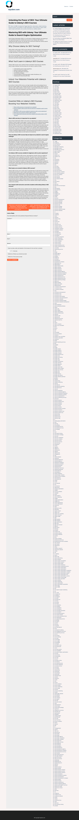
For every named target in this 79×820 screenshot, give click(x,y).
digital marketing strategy (59, 279)
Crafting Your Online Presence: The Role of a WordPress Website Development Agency (62, 43)
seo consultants (57, 611)
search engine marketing (59, 564)
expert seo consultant (59, 325)
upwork (56, 729)
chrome (56, 220)
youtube (56, 805)
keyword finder (57, 405)
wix (55, 791)
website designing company (60, 775)
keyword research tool (59, 411)
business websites (58, 210)
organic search (57, 510)
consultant (56, 231)
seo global (56, 625)
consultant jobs (57, 234)
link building (19, 27)
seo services (57, 654)
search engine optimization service (62, 576)
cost (55, 250)
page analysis (57, 519)
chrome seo (56, 221)
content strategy (57, 241)
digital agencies (57, 263)
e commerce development (60, 286)
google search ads (58, 367)
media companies (58, 473)
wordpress (56, 793)
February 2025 (57, 110)
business (56, 198)
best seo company (58, 174)
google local (57, 355)
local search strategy (58, 434)
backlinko (56, 162)
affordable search (58, 148)
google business (58, 351)
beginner (56, 163)
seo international (58, 627)
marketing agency (58, 461)
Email (8, 238)
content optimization (58, 239)
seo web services (58, 666)
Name (8, 234)
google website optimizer (59, 376)
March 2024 (57, 125)
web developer (57, 744)
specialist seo (57, 711)
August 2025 (57, 101)
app (55, 157)
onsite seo (56, 505)
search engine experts (59, 562)
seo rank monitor (58, 649)
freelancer (56, 339)
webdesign (56, 760)
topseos (56, 724)
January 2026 (57, 94)
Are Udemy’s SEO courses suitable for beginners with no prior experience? (30, 111)
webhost (56, 764)
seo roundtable (57, 650)
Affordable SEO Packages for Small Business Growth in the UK (62, 70)
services (56, 689)
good (55, 346)
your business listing (58, 804)
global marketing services (60, 342)
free (55, 331)
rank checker (57, 542)
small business (57, 704)
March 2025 (56, 108)
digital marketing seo (58, 275)
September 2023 (58, 133)
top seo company (58, 721)
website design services (59, 771)
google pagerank (58, 364)
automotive (56, 159)
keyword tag (57, 414)
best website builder (58, 178)
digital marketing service (59, 277)
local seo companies (58, 437)
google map (56, 358)
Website (9, 243)
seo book (56, 600)
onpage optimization (58, 499)
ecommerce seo (57, 293)
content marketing (58, 238)
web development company (60, 750)
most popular (57, 483)
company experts (58, 225)
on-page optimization (27, 27)
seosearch (56, 678)
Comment (9, 218)
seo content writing (58, 614)
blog (55, 187)
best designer (57, 169)
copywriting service (58, 249)
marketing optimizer (58, 469)
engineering (57, 317)
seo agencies (57, 594)
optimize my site (57, 508)
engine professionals (59, 313)
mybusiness (57, 487)
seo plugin (56, 643)
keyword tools (57, 416)
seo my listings (57, 636)
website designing (58, 773)
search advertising (58, 558)
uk (54, 726)
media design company (59, 474)
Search (55, 16)
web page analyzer (58, 755)
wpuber (56, 52)
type (55, 725)
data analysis (36, 26)
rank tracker (57, 544)
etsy (55, 321)
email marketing (57, 304)
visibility (35, 28)
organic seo (56, 512)
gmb (55, 343)
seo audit (56, 598)
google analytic (57, 348)
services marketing (58, 690)
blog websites (57, 189)
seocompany (57, 672)
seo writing (56, 668)
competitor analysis (58, 229)
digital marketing (42, 26)
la (54, 419)
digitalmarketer (57, 285)
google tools (57, 372)
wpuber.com (14, 9)
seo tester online (58, 660)
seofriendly (56, 674)
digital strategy (57, 282)
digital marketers (58, 268)
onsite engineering (58, 502)
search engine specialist (59, 578)
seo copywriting (57, 617)
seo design (56, 620)
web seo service (57, 757)
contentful (56, 247)
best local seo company (59, 171)
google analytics (57, 350)
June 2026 (56, 87)
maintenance (57, 450)
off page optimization (59, 488)
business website (58, 207)
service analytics (58, 683)
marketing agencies (58, 459)
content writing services (59, 246)
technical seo (30, 28)
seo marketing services (59, 632)
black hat (56, 184)
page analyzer (57, 520)
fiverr (55, 329)
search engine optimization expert (61, 573)
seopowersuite (57, 675)
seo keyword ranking (58, 630)
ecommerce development (59, 292)
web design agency (58, 736)
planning (56, 528)
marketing (56, 458)
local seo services (58, 441)
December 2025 (57, 96)
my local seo (57, 486)
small (55, 703)
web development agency (60, 749)
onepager (56, 492)
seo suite (56, 657)
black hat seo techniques (59, 185)
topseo (55, 722)
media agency (57, 472)
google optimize (57, 362)
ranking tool (56, 545)
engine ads (56, 308)
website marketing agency (60, 783)
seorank (56, 677)
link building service (58, 426)
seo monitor (57, 635)
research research (58, 548)
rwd (55, 552)
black (55, 182)
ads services (57, 145)
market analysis (57, 456)
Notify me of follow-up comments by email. (17, 254)
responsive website (58, 549)
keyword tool (57, 415)
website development (59, 776)
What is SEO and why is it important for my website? (25, 107)
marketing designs (58, 465)
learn (55, 422)
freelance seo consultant (59, 336)
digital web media (58, 283)
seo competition (57, 607)
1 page (55, 141)
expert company (57, 324)
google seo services (58, 369)
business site (57, 205)
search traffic (57, 587)
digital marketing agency (59, 271)
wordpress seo (57, 794)
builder (55, 196)
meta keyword (57, 477)
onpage (56, 498)
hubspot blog (57, 380)
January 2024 (57, 128)
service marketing (58, 686)
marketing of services (59, 468)
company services (58, 227)
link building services (59, 427)
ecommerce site (57, 295)
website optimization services (60, 785)
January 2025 (57, 111)
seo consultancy (57, 609)
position (56, 535)
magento (56, 447)
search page (57, 585)
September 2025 (58, 100)
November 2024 (57, 114)
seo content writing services (60, 616)
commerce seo (57, 224)
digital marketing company (60, 274)
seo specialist (57, 656)
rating (55, 546)
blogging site (57, 193)
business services (58, 203)
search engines (57, 580)
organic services (58, 515)
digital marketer (57, 267)
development (57, 260)
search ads (56, 556)
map (55, 455)
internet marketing (58, 390)
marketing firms (57, 466)
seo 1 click (56, 592)
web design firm (57, 740)
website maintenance (59, 782)
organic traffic (43, 27)
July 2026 (56, 86)
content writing (57, 243)
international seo (58, 387)
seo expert (56, 621)
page (55, 517)
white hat (56, 790)
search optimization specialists (61, 584)
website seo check (58, 787)
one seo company (58, 491)
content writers (57, 242)
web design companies (59, 737)
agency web (57, 152)
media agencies (57, 470)
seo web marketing (58, 664)
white (55, 789)
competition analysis (58, 228)
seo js (55, 628)
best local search (58, 170)
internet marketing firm (59, 396)
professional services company (61, 541)
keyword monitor (58, 407)
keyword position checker (60, 408)
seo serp (56, 653)
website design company (59, 769)
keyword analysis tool (59, 401)
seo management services (60, 631)
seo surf (56, 659)
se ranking (56, 553)
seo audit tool (57, 599)
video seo (56, 731)
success (25, 28)
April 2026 (56, 90)
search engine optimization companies (62, 570)
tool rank (56, 718)
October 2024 (57, 115)
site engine (56, 699)
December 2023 (57, 129)
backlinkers (56, 160)
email (55, 303)
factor (55, 326)
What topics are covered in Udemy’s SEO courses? (25, 112)
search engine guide (58, 563)
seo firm (56, 623)
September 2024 (58, 116)
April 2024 (56, 123)
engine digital (57, 310)
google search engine (59, 368)
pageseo (56, 526)
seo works (56, 667)
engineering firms (58, 319)
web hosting (57, 753)
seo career (56, 602)
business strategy (58, 206)
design (55, 252)
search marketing (58, 581)
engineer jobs (57, 315)
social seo (56, 708)
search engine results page (60, 577)
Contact (71, 6)
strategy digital (57, 715)
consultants (56, 235)
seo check (56, 603)
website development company (61, 778)
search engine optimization (14, 28)
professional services (59, 540)
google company (58, 353)
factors (55, 328)
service (56, 682)
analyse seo (56, 155)
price (55, 537)
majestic (56, 451)
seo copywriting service (59, 618)
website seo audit (58, 786)
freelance (56, 335)
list (55, 430)
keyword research (13, 27)
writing (55, 798)
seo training (56, 661)
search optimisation (58, 582)
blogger (56, 191)
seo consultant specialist (59, 610)
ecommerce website (58, 299)
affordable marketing (58, 146)
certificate (56, 214)
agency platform (57, 151)
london (55, 445)
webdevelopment (58, 762)
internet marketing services (60, 397)
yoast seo (56, 803)
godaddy (56, 344)
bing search (56, 181)
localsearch (56, 444)
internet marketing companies (60, 393)
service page (57, 688)
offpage (56, 490)
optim (55, 506)
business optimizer (58, 200)
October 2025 (57, 98)
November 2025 (57, 97)
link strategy (57, 429)
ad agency (56, 142)
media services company (59, 476)
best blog (56, 166)
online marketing (58, 497)
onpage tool (56, 501)
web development (58, 747)
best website (57, 177)
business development (59, 199)
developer (56, 259)
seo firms (56, 624)
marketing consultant (59, 463)
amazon (56, 153)
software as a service (59, 710)
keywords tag (57, 418)
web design (56, 735)
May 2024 (56, 122)
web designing (57, 743)
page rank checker (58, 524)
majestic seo (57, 452)
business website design (59, 209)
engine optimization (58, 311)
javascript (56, 398)
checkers (56, 217)
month (55, 481)
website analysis (58, 767)
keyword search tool (58, 412)
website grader (57, 779)
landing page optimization (60, 420)
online (55, 494)
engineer (56, 314)
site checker (57, 696)
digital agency (57, 264)
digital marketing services (60, 278)
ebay (55, 290)
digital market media (58, 265)
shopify (56, 692)
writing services (57, 800)
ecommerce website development (61, 301)
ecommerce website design (60, 300)
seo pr (55, 647)
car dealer (56, 213)
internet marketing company (60, 394)
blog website (57, 188)
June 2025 (56, 104)
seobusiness (57, 670)
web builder (56, 733)
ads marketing (57, 144)
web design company (59, 739)
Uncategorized (21, 26)
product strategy (58, 538)
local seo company (58, 438)
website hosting (57, 780)
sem (55, 588)
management (57, 454)
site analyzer (57, 695)
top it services (57, 719)
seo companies (57, 605)
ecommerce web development (61, 297)
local (55, 432)
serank (55, 679)
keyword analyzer (58, 403)
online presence (36, 27)
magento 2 (56, 448)
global (55, 340)
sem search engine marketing (60, 589)
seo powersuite (57, 646)
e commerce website (58, 289)
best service (57, 176)
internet (56, 389)
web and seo (57, 732)
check (55, 216)
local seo (56, 436)
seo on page (57, 641)
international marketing (59, 386)
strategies (56, 714)
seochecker (56, 671)
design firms (57, 254)
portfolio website (58, 533)
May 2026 (56, 89)
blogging (56, 192)
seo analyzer (57, 596)
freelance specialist (58, 337)
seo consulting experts (59, 613)
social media (57, 706)
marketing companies (59, 462)
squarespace (57, 713)
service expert (57, 685)
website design (57, 768)
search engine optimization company (62, 571)
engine (55, 307)
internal (56, 383)
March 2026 (56, 92)
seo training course (58, 663)
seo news (56, 638)
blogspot (56, 195)
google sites (57, 371)
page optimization (58, 522)
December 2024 (57, 112)
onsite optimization (58, 504)
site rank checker (58, 701)
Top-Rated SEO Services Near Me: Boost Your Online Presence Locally (62, 54)
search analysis (57, 559)
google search (57, 365)
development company (59, 261)
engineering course (58, 318)
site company (57, 697)
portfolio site (57, 531)
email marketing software (59, 306)
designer (56, 256)
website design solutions (59, 772)
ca (54, 211)
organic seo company (59, 513)
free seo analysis (58, 333)
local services (57, 443)
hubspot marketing (58, 382)
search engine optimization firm (61, 574)
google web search (58, 375)
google (55, 347)
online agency (57, 495)
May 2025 (56, 105)
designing (56, 257)
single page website (58, 693)
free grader (56, 332)
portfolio (56, 530)
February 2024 (57, 126)
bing (55, 180)
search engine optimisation (60, 567)
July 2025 (56, 103)
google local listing (58, 357)
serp (55, 681)
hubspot (56, 379)
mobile (55, 480)
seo (22, 28)
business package (58, 202)
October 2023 (57, 132)
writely (55, 797)
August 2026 (57, 85)
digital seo (56, 281)
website (39, 28)
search (55, 555)
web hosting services (59, 754)
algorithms (30, 26)
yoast (55, 801)
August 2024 (57, 118)
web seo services (58, 758)
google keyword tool (58, 354)
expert (55, 322)
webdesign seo (57, 761)
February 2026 (57, 93)
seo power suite (57, 645)
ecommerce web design (59, 296)
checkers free (57, 218)
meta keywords (57, 479)
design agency (57, 253)
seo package (57, 642)
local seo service (58, 440)
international (57, 384)
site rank (56, 700)
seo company (57, 606)
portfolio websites (58, 534)
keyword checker (58, 404)
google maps (57, 360)
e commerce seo (58, 288)
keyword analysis (58, 400)
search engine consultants (60, 560)
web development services (60, 751)
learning (56, 423)
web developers (57, 746)
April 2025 (56, 107)
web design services (58, 742)
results (55, 551)
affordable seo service (59, 149)
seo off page (57, 639)
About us (66, 6)
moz (55, 484)
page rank (56, 523)
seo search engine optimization (61, 652)
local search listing (58, 433)
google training (57, 373)
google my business (58, 361)
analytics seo (57, 156)
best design (56, 167)
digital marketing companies (60, 272)
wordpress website (58, 796)
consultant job (57, 232)
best (55, 164)
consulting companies (59, 236)
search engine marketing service (61, 566)
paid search (56, 527)
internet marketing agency (60, 391)
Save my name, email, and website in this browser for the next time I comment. (25, 248)
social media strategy (59, 707)
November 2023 (57, 130)
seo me (56, 634)
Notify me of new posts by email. (15, 256)
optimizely (56, 509)
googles (56, 378)
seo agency (56, 595)
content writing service (59, 245)
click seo (56, 223)
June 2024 (56, 121)
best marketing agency (59, 173)
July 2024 (56, 119)
